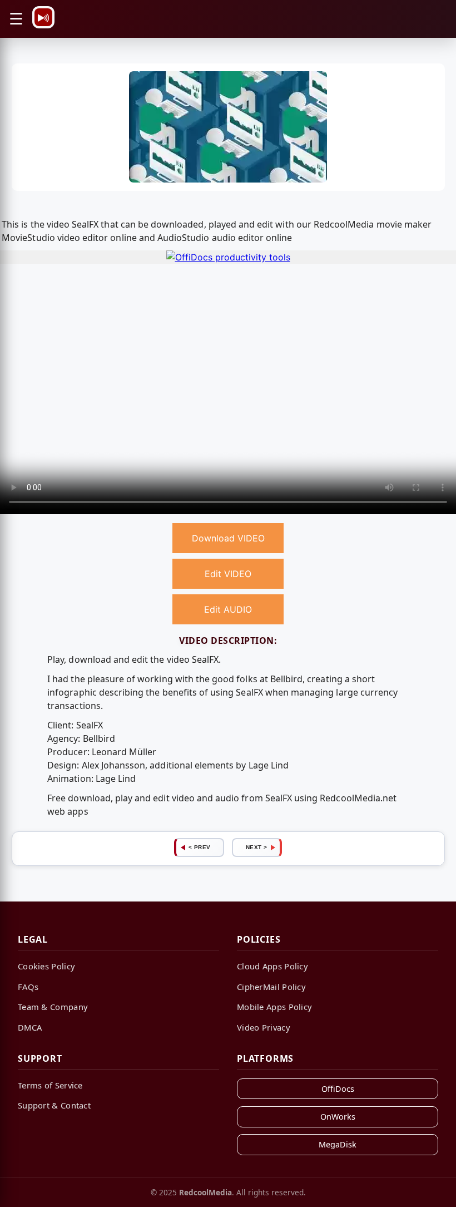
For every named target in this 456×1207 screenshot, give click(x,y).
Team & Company (53, 1006)
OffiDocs (337, 1088)
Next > (256, 847)
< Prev (200, 847)
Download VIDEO (228, 538)
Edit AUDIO (228, 609)
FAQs (28, 986)
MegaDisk (337, 1144)
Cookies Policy (46, 966)
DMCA (30, 1027)
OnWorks (337, 1116)
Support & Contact (54, 1105)
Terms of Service (50, 1085)
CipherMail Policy (271, 986)
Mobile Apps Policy (274, 1006)
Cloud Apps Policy (272, 966)
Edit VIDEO (228, 573)
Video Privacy (263, 1027)
